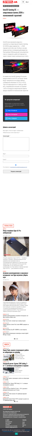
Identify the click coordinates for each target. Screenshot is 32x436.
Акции (23, 422)
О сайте (7, 420)
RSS (23, 426)
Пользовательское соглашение (11, 426)
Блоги (23, 423)
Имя (4, 153)
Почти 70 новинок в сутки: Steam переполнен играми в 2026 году (15, 384)
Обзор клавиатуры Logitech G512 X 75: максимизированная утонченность (16, 321)
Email (4, 159)
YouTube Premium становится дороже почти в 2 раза (14, 394)
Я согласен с (15, 167)
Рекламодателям (9, 421)
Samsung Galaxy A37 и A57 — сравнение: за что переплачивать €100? (13, 331)
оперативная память (14, 6)
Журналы (24, 425)
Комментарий (6, 136)
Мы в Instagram (12, 114)
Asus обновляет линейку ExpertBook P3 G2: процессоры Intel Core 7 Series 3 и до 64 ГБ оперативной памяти (16, 379)
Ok (16, 433)
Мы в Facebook (12, 110)
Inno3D (8, 6)
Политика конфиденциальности (11, 427)
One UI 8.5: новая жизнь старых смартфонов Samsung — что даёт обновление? (15, 316)
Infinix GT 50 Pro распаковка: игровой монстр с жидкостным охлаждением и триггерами (13, 326)
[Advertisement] (16, 192)
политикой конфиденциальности (18, 167)
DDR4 (5, 6)
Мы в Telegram (12, 118)
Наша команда (8, 423)
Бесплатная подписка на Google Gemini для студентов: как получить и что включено (15, 398)
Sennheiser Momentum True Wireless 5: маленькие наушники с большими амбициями (16, 389)
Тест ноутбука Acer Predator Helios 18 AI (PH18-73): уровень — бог (16, 337)
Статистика (8, 424)
